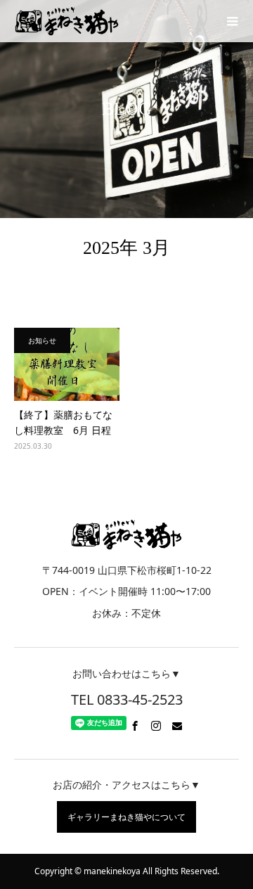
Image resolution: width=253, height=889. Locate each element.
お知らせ (42, 340)
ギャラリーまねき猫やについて (126, 817)
